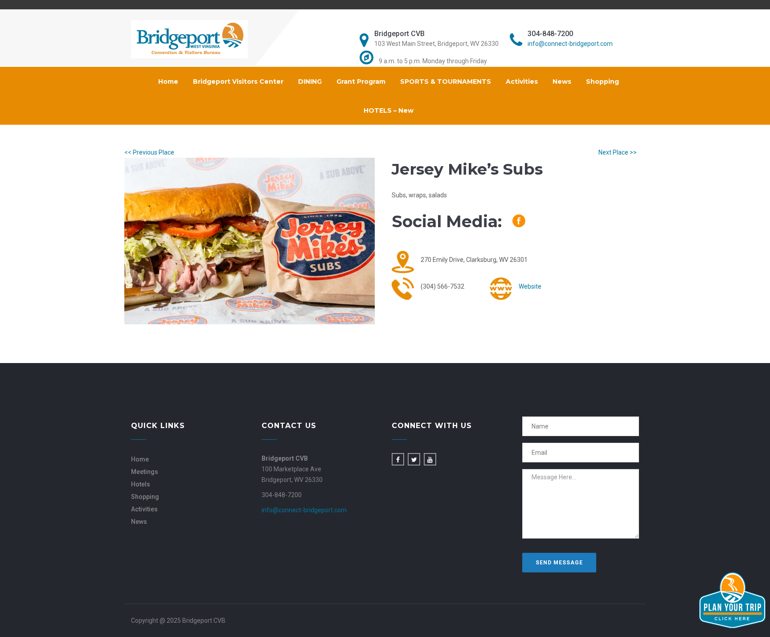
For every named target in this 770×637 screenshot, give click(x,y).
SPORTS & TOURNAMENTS (445, 82)
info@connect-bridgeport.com (570, 43)
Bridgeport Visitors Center (238, 82)
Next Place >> (617, 152)
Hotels (140, 484)
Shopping (602, 82)
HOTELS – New (389, 110)
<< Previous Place (149, 152)
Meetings (144, 471)
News (562, 82)
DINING (310, 82)
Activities (522, 82)
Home (168, 82)
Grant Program (360, 82)
